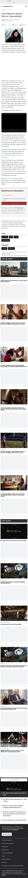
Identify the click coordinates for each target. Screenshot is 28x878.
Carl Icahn (5, 237)
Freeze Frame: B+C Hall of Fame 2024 (14, 820)
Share (5, 24)
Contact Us (4, 862)
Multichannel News (14, 19)
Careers (3, 856)
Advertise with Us (6, 859)
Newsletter (24, 24)
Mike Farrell (6, 19)
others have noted (9, 178)
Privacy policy (5, 846)
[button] (2, 6)
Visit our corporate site (12, 829)
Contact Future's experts (7, 843)
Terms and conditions (7, 840)
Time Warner (5, 240)
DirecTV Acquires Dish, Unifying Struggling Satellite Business (13, 806)
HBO (11, 237)
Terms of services (18, 207)
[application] (14, 122)
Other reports (11, 92)
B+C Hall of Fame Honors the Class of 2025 (14, 794)
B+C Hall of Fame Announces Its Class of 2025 (15, 800)
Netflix (16, 237)
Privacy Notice (20, 208)
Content (10, 9)
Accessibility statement (7, 853)
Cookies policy (5, 849)
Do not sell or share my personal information (12, 865)
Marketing (4, 9)
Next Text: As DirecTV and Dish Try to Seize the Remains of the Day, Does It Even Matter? (14, 813)
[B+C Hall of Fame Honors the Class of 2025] (14, 789)
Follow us (16, 24)
